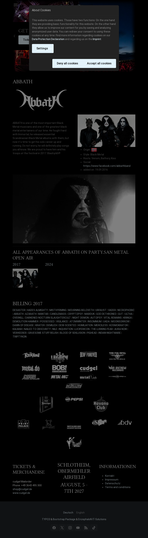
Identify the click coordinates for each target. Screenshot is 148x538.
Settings (42, 48)
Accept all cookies (99, 63)
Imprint (97, 39)
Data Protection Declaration (48, 39)
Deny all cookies (67, 63)
